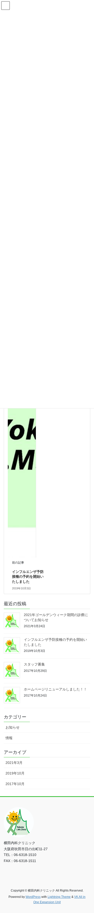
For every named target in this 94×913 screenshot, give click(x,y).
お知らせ (13, 727)
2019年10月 (15, 773)
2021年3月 (14, 763)
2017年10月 (15, 784)
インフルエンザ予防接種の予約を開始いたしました (28, 577)
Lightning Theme (59, 897)
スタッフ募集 (34, 664)
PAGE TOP (86, 881)
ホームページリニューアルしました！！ (55, 689)
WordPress (33, 897)
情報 (9, 738)
